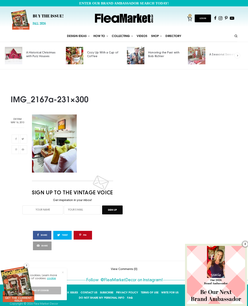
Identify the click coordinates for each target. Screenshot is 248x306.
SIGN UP (112, 209)
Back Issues (70, 292)
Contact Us (89, 292)
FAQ (130, 297)
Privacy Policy (127, 292)
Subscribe (106, 292)
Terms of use (149, 292)
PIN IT (75, 143)
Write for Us (169, 292)
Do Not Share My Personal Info (101, 297)
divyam (17, 119)
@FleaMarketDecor (119, 280)
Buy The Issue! (48, 16)
